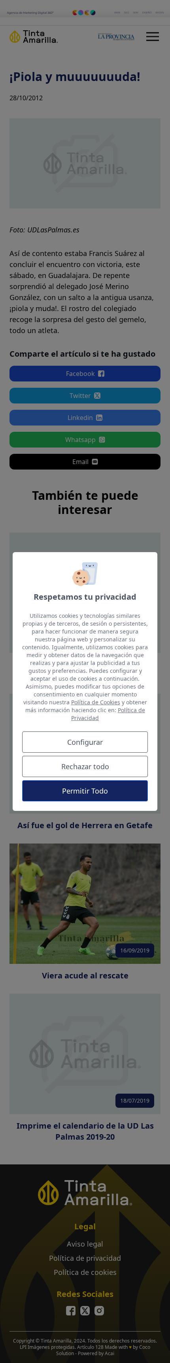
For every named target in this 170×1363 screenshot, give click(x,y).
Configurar (85, 742)
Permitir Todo (85, 791)
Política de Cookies (95, 702)
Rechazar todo (85, 766)
